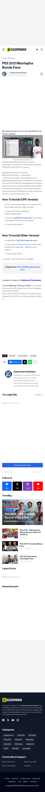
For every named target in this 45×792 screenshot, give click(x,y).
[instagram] (18, 720)
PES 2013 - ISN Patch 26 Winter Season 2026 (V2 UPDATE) (30, 532)
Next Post (37, 472)
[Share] (40, 74)
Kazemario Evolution (31, 786)
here (31, 259)
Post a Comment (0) (22, 465)
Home (4, 58)
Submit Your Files (30, 762)
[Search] (41, 49)
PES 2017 (18, 740)
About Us (15, 779)
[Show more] (35, 362)
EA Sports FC (8, 735)
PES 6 (6, 749)
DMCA (25, 782)
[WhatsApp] (30, 362)
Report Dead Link (8, 762)
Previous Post (8, 472)
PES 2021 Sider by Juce (27, 240)
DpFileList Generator (23, 218)
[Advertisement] (22, 23)
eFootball (26, 749)
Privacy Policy (25, 779)
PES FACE (33, 356)
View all (38, 395)
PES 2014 (32, 735)
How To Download (8, 766)
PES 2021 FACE (23, 356)
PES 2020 (18, 744)
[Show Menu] (3, 49)
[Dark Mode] (37, 49)
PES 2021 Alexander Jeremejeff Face (28, 557)
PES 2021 (11, 58)
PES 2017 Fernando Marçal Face (31, 545)
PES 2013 (21, 735)
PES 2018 (29, 740)
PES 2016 (7, 740)
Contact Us (36, 779)
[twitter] (8, 720)
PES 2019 (7, 744)
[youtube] (13, 720)
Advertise (33, 782)
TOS (19, 782)
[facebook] (3, 720)
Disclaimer (12, 782)
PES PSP (15, 749)
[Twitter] (24, 362)
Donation (27, 766)
